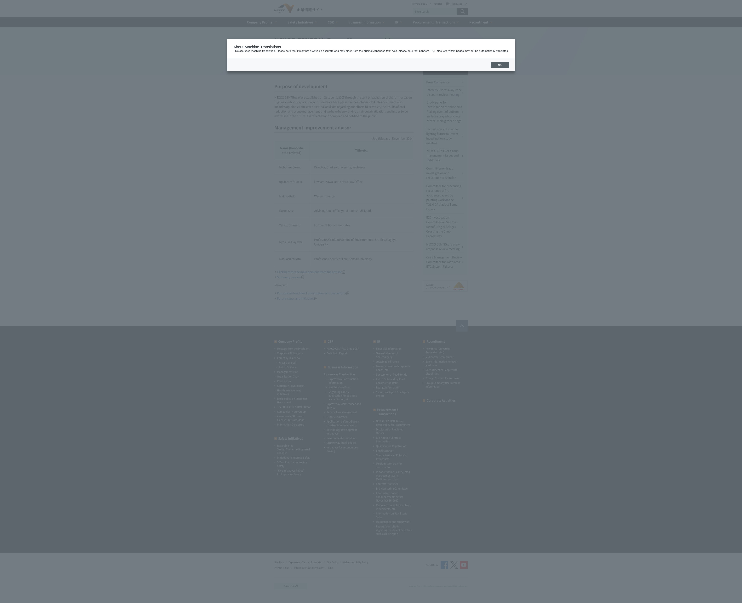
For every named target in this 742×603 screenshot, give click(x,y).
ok (500, 65)
